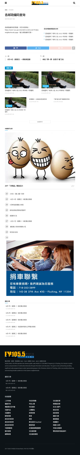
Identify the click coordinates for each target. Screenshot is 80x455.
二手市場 (8, 401)
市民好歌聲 (32, 401)
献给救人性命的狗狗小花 (18, 227)
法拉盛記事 (56, 401)
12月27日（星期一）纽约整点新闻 (21, 221)
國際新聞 (8, 434)
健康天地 (8, 404)
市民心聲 (32, 404)
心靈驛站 (32, 410)
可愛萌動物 (8, 428)
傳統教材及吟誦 (10, 407)
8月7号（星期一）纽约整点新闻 (16, 306)
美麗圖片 (56, 422)
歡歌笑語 (32, 425)
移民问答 (56, 410)
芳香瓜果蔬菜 (57, 428)
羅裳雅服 (56, 419)
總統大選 (56, 416)
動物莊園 (8, 416)
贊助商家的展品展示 (59, 431)
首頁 (6, 10)
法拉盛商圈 (32, 431)
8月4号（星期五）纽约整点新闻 (16, 313)
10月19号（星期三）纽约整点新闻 (21, 199)
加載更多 (40, 122)
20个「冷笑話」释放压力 (14, 186)
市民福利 (11, 10)
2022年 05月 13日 (10, 93)
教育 (30, 416)
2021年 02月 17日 (34, 101)
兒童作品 (8, 410)
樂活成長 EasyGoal (35, 422)
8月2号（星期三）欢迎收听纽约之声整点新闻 (20, 327)
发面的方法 (13, 216)
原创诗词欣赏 (9, 419)
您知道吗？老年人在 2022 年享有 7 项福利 (59, 33)
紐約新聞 (56, 413)
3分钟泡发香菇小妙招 (17, 205)
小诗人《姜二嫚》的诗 (17, 194)
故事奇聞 (32, 413)
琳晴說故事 (56, 404)
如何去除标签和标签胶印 (18, 210)
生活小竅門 (56, 407)
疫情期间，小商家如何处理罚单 (38, 99)
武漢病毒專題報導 (35, 428)
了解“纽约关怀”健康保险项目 (61, 99)
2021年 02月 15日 (10, 19)
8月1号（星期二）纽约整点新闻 (16, 333)
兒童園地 (8, 413)
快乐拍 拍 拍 (14, 232)
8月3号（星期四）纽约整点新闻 (16, 320)
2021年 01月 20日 (59, 101)
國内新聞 (8, 431)
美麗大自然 (56, 425)
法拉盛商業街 (33, 434)
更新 (30, 419)
